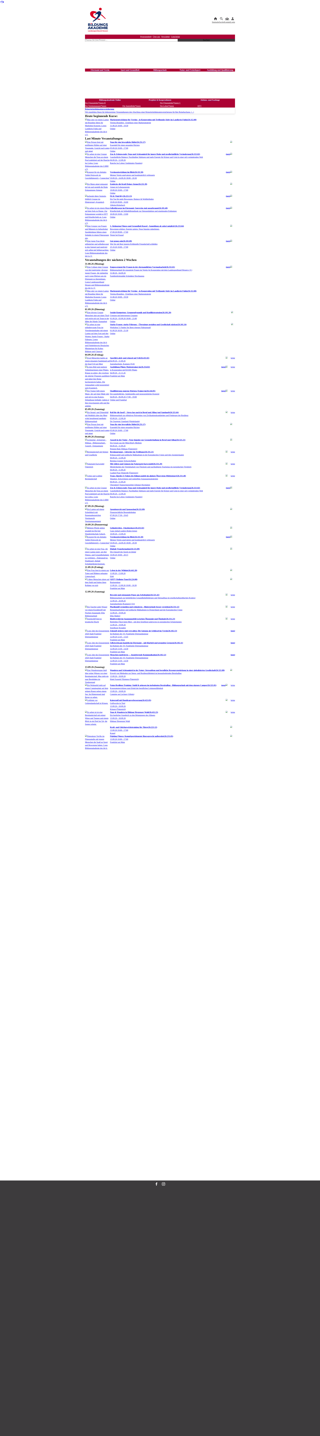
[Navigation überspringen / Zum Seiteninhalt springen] (2, 2)
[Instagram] (163, 1183)
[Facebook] (156, 1183)
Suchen (206, 40)
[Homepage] (98, 20)
